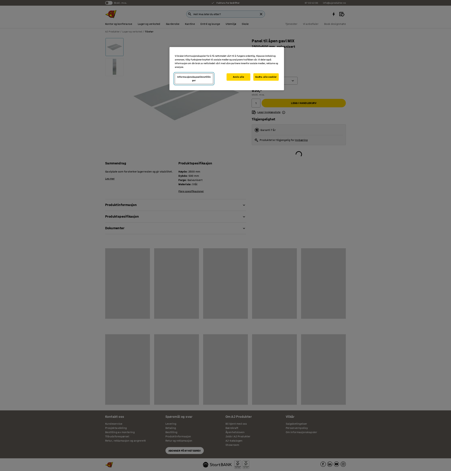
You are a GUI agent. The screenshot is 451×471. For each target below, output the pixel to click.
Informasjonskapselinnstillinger (194, 78)
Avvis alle (238, 76)
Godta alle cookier (266, 76)
